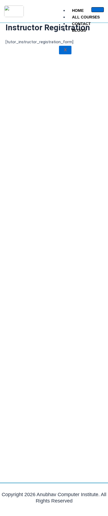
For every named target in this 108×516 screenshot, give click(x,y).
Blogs (79, 30)
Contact (81, 24)
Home (78, 10)
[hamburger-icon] (97, 9)
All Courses (86, 17)
